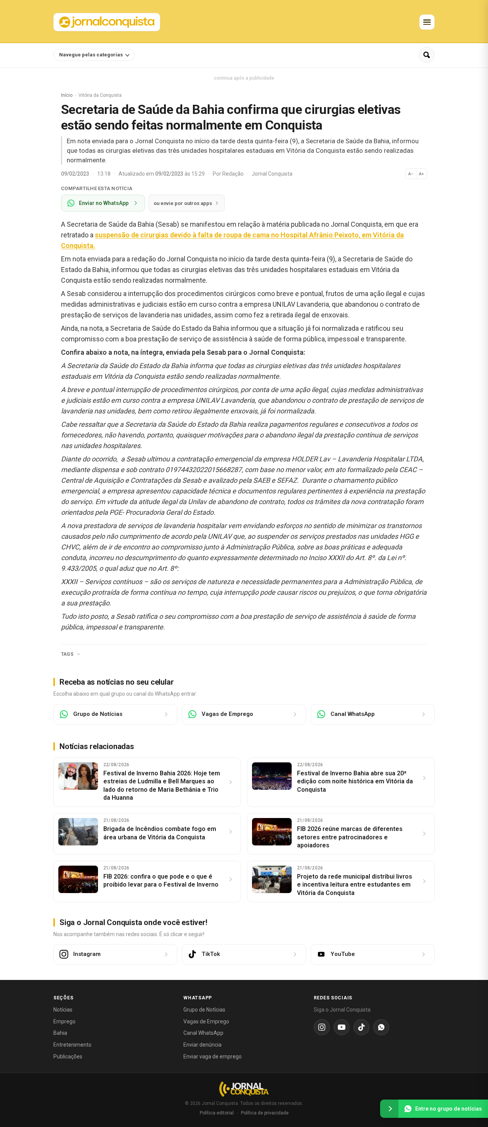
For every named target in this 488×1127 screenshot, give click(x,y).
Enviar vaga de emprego (212, 1056)
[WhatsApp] (381, 1027)
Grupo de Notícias (204, 1010)
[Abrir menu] (427, 22)
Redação (233, 174)
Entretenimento (72, 1045)
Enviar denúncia (202, 1045)
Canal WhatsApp (203, 1033)
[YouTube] (342, 1027)
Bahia (60, 1033)
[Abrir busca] (426, 54)
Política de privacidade (265, 1113)
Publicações (67, 1056)
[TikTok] (361, 1027)
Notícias (62, 1010)
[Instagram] (322, 1027)
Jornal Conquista (272, 174)
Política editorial (217, 1113)
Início (66, 95)
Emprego (64, 1021)
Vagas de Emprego (206, 1021)
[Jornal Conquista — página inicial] (244, 1089)
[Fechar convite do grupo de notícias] (389, 1109)
